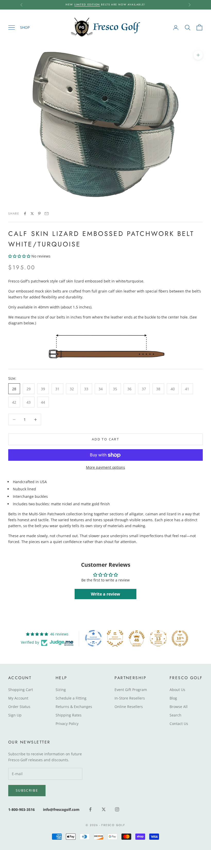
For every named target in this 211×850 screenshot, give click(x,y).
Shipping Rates (69, 715)
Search (175, 715)
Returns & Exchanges (74, 706)
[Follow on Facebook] (90, 809)
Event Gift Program (131, 689)
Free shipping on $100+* (134, 5)
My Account (18, 698)
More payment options (105, 467)
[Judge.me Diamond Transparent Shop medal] (93, 638)
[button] (19, 256)
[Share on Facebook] (25, 213)
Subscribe (27, 790)
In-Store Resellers (130, 698)
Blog (173, 698)
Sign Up (15, 715)
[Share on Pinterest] (39, 213)
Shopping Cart (20, 689)
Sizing (61, 689)
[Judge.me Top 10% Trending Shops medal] (180, 638)
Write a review (105, 594)
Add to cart (105, 439)
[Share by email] (47, 213)
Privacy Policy (67, 723)
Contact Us (179, 723)
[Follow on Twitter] (103, 809)
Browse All (179, 706)
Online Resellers (129, 706)
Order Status (19, 706)
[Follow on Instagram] (117, 809)
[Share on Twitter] (32, 213)
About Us (177, 689)
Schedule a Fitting (71, 698)
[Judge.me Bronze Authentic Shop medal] (115, 638)
